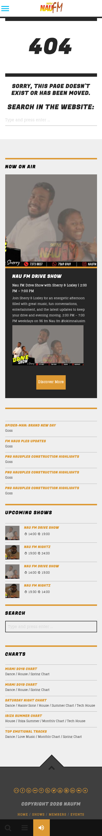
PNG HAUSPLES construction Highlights (42, 457)
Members (57, 814)
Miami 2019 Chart (21, 685)
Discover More (51, 382)
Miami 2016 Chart (21, 669)
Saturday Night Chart (26, 701)
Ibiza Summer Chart (23, 716)
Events (77, 814)
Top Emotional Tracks (26, 732)
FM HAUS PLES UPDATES (25, 441)
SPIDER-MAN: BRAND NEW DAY (30, 426)
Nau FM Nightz (37, 547)
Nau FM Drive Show (41, 528)
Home (23, 814)
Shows (38, 814)
